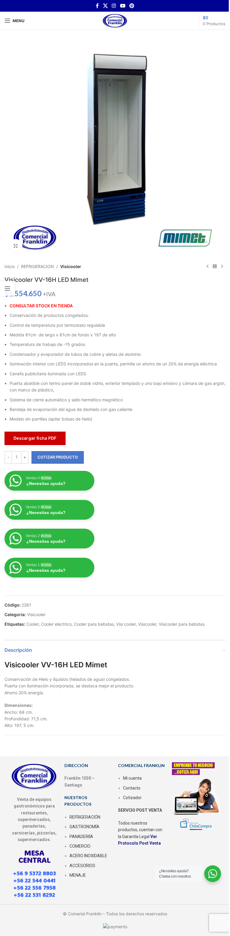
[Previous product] (207, 266)
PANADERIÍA (81, 836)
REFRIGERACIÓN (84, 817)
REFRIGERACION (37, 266)
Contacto (131, 788)
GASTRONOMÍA (84, 826)
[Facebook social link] (97, 5)
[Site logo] (115, 20)
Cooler (32, 624)
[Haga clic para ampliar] (15, 245)
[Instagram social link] (114, 5)
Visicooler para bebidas (182, 624)
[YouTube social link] (122, 5)
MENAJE (77, 875)
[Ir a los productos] (214, 266)
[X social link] (105, 5)
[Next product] (222, 266)
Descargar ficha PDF (35, 438)
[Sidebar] (7, 288)
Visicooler (70, 266)
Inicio (9, 266)
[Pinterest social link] (131, 5)
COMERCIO (79, 846)
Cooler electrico (56, 624)
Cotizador (132, 797)
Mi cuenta (132, 778)
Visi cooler (126, 624)
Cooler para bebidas (94, 624)
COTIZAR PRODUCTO (57, 457)
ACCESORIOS (82, 865)
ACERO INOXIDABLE (88, 855)
